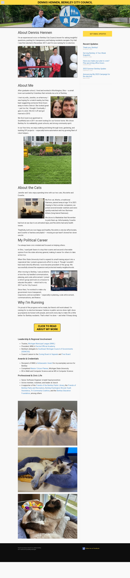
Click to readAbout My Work (47, 328)
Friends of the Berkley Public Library (50, 385)
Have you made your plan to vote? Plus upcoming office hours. (96, 62)
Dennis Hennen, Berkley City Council (65, 2)
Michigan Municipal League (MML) (41, 344)
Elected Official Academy (45, 346)
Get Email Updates (98, 34)
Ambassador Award (44, 363)
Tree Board (66, 354)
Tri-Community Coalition (40, 391)
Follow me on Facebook (92, 548)
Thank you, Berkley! (90, 47)
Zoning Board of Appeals (48, 354)
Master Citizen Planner (39, 368)
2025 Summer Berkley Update (94, 69)
